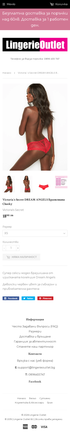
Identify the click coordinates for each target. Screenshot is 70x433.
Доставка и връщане (35, 336)
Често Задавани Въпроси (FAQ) (35, 326)
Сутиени (44, 398)
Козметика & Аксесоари (29, 402)
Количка (61, 4)
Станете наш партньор (35, 346)
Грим (49, 402)
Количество (11, 242)
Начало (7, 72)
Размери (35, 331)
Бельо (32, 398)
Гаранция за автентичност (35, 341)
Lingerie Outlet (38, 414)
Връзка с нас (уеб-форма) (35, 360)
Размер (7, 226)
